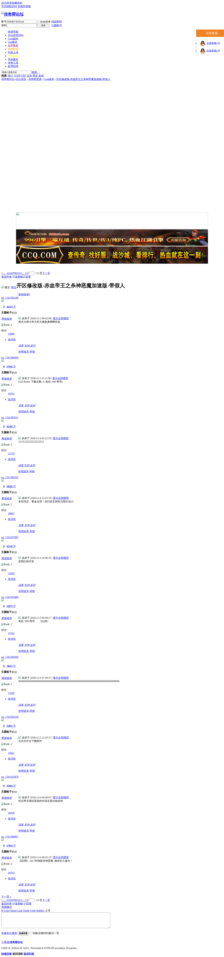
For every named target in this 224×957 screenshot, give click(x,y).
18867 (11, 513)
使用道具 (23, 351)
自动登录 (45, 21)
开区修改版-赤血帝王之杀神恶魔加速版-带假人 (83, 79)
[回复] (27, 276)
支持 (27, 345)
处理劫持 (13, 66)
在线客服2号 (212, 50)
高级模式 (6, 907)
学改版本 (13, 59)
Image (13, 910)
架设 (41, 75)
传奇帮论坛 (7, 79)
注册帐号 (56, 25)
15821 (11, 753)
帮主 (35, 75)
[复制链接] (24, 294)
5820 (9, 486)
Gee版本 (12, 42)
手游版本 (13, 55)
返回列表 (6, 276)
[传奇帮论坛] (12, 14)
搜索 (34, 72)
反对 (32, 345)
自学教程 (13, 45)
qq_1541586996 (9, 357)
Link (19, 910)
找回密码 (56, 21)
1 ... (3, 273)
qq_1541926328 (9, 716)
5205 (9, 726)
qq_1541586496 (9, 657)
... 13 (25, 273)
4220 (9, 426)
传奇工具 (13, 62)
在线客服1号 (212, 43)
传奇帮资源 (34, 79)
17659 (11, 693)
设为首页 (6, 2)
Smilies (40, 910)
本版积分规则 (9, 933)
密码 (4, 25)
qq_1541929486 (9, 597)
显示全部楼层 (61, 318)
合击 (29, 75)
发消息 (12, 339)
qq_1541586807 (9, 836)
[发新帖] (17, 276)
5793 (9, 845)
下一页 (46, 273)
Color (7, 910)
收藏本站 (17, 2)
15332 (11, 633)
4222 (9, 306)
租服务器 (13, 49)
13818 (11, 573)
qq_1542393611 (9, 417)
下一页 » (6, 896)
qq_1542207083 (9, 537)
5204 (9, 785)
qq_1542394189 (9, 297)
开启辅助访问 (9, 6)
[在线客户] (112, 268)
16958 (11, 812)
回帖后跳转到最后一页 (46, 933)
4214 (9, 546)
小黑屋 (5, 942)
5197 (9, 606)
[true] (38, 73)
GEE (23, 75)
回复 (21, 345)
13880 (11, 333)
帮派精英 (6, 318)
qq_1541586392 (9, 477)
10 (18, 273)
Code (33, 910)
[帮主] (2, 287)
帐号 (4, 21)
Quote (26, 910)
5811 (9, 666)
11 (21, 273)
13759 (11, 453)
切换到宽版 (24, 6)
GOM (17, 75)
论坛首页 (15, 35)
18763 (11, 393)
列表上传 (13, 52)
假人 (10, 75)
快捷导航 (13, 31)
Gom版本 (13, 38)
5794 (9, 366)
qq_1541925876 (9, 776)
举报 (32, 351)
